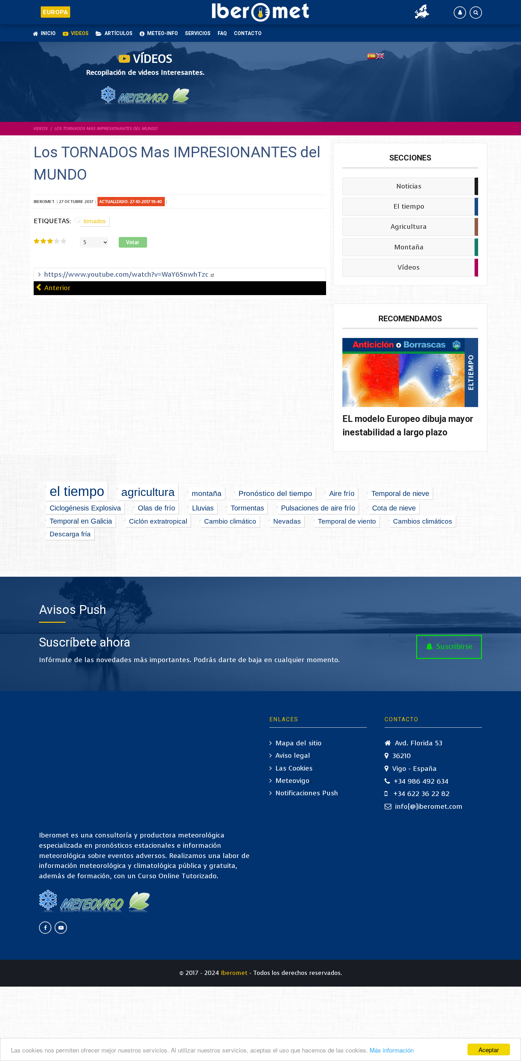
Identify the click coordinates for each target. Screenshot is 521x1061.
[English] (380, 55)
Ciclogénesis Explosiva (85, 508)
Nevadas (287, 521)
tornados (95, 221)
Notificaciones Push (306, 793)
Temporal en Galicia (81, 521)
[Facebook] (45, 927)
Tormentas (247, 508)
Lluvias (203, 508)
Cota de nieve (394, 508)
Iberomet (234, 973)
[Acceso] (460, 12)
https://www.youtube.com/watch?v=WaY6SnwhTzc (127, 274)
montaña (207, 493)
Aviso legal (292, 755)
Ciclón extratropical (158, 521)
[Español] (371, 55)
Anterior (56, 287)
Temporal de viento (347, 521)
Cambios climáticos (422, 521)
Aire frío (341, 493)
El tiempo (408, 206)
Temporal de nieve (400, 493)
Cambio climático (230, 521)
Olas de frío (156, 508)
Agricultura (409, 226)
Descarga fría (70, 534)
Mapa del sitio (298, 743)
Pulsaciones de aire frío (318, 508)
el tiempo (77, 491)
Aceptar (488, 1049)
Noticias (408, 185)
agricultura (148, 492)
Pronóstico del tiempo (275, 493)
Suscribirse (454, 646)
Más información (392, 1049)
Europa (55, 12)
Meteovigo (292, 780)
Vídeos (409, 267)
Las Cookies (294, 768)
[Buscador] (476, 12)
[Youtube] (61, 927)
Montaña (409, 246)
